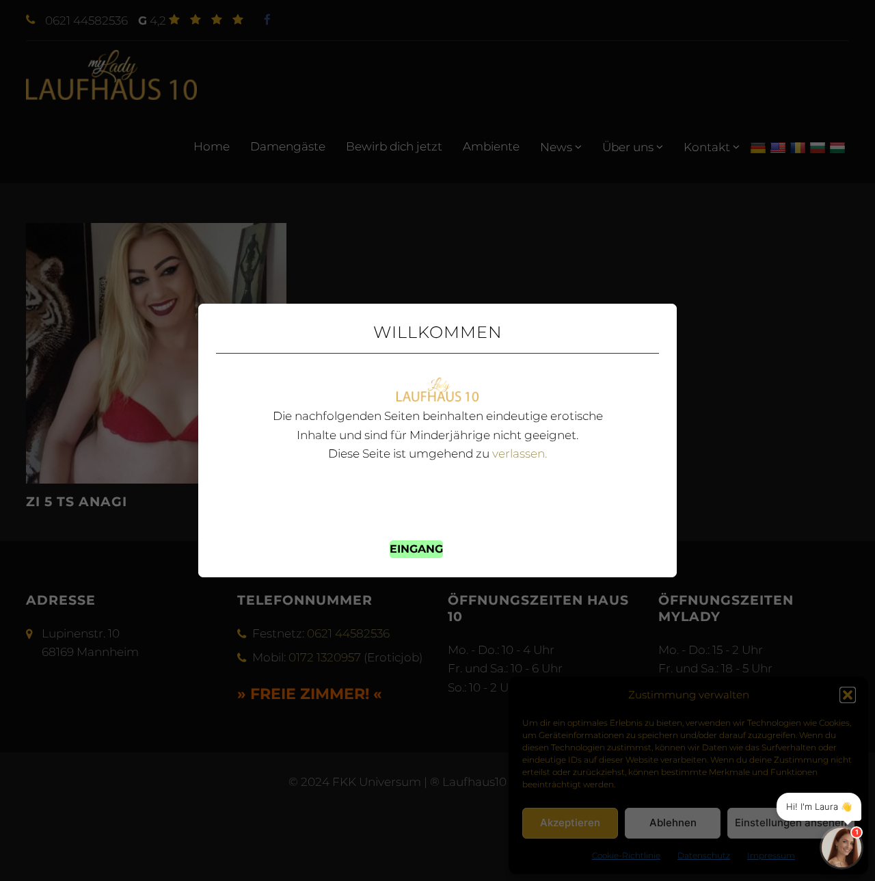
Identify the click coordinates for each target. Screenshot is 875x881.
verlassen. (519, 453)
